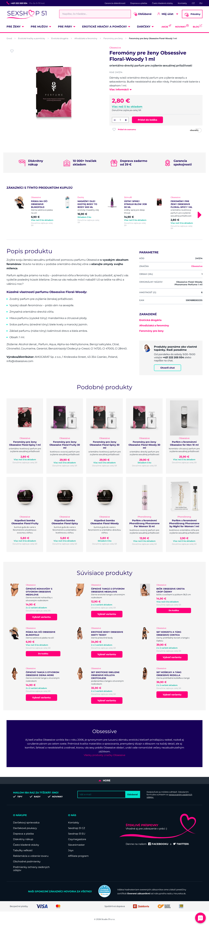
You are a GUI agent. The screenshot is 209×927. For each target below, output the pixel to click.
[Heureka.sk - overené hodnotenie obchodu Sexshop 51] (104, 896)
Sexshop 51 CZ (76, 828)
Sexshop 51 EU (76, 833)
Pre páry (65, 26)
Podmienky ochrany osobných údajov (31, 868)
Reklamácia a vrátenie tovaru (30, 855)
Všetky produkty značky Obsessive (104, 755)
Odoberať (132, 794)
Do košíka (174, 610)
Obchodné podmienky (26, 861)
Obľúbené (144, 14)
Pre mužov (39, 26)
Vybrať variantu (41, 617)
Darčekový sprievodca (26, 822)
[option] (34, 211)
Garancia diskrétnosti (115, 3)
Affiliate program (78, 855)
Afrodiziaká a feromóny (85, 38)
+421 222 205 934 (19, 3)
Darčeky (143, 26)
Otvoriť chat (167, 367)
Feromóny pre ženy (113, 38)
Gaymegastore (77, 839)
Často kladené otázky (162, 3)
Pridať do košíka (147, 119)
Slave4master (76, 844)
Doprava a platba (138, 3)
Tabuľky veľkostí (22, 850)
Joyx (70, 850)
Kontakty (182, 3)
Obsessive (115, 47)
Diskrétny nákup (23, 839)
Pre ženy (14, 26)
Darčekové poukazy (25, 828)
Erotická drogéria (59, 38)
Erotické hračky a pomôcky (104, 26)
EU (201, 3)
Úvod (9, 38)
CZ (193, 3)
